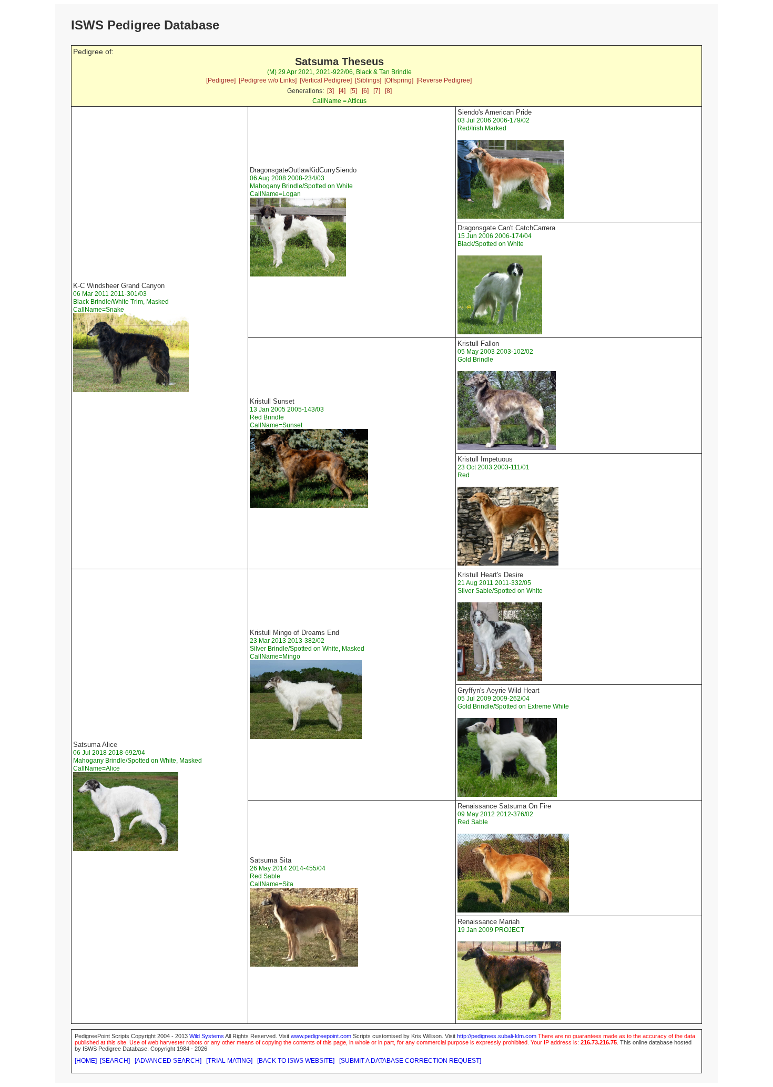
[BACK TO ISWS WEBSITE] (295, 1060)
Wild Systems (206, 1036)
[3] (330, 91)
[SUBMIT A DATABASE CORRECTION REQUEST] (410, 1060)
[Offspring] (398, 80)
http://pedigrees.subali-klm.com (496, 1036)
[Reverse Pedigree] (444, 80)
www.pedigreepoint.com (321, 1036)
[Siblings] (368, 80)
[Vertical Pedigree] (326, 80)
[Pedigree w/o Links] (268, 80)
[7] (376, 91)
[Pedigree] (221, 80)
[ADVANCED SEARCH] (168, 1060)
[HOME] (86, 1060)
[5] (353, 91)
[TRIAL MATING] (229, 1060)
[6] (365, 91)
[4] (342, 91)
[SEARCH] (115, 1060)
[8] (388, 91)
